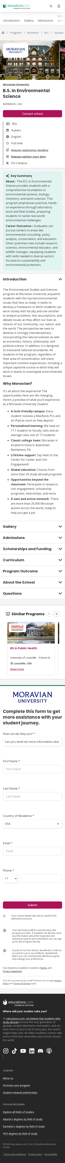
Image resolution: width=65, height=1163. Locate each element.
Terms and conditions (14, 1154)
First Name (11, 761)
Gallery (29, 20)
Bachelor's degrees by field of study (24, 1126)
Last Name (11, 788)
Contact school (32, 114)
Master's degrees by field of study (22, 1119)
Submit (32, 905)
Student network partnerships (20, 1092)
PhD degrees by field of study (20, 1133)
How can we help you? (19, 734)
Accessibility (50, 1154)
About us (8, 1078)
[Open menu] (59, 6)
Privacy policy (35, 1154)
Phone (8, 870)
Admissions (45, 20)
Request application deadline (29, 150)
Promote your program (16, 1085)
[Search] (51, 6)
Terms (43, 967)
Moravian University (16, 84)
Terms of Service (22, 983)
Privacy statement (12, 971)
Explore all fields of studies (18, 1112)
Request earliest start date (28, 156)
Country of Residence (18, 816)
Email (7, 843)
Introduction (11, 20)
